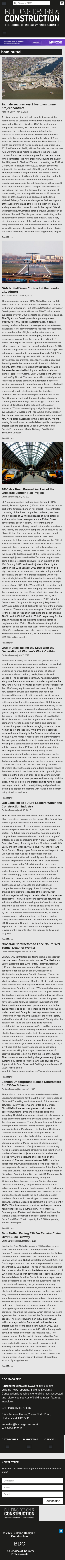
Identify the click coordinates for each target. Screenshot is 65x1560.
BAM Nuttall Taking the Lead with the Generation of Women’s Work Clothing (29, 649)
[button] (4, 3)
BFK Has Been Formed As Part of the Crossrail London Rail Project (28, 491)
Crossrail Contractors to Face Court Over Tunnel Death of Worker (31, 945)
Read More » (8, 237)
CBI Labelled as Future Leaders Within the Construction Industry (32, 804)
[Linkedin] (62, 3)
